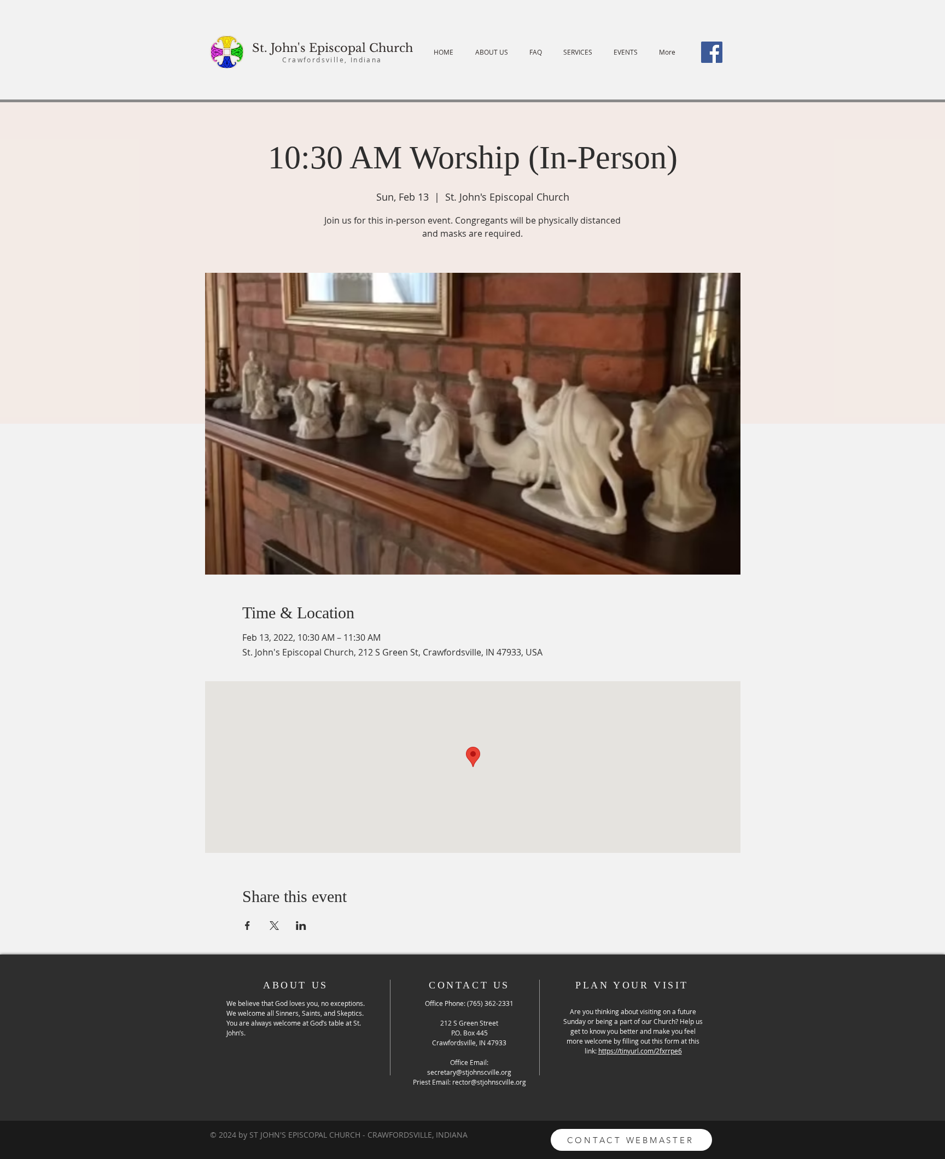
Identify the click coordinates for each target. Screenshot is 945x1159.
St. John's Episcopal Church (332, 48)
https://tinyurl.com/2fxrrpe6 (640, 1050)
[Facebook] (711, 52)
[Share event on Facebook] (247, 925)
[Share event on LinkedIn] (301, 925)
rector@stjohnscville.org (489, 1082)
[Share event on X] (274, 925)
